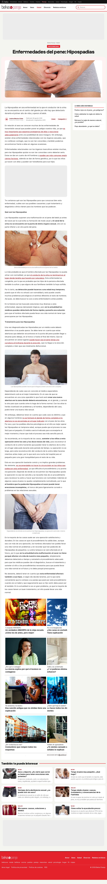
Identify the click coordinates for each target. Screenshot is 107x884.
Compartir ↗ (62, 119)
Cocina (32, 2)
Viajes (80, 2)
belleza (17, 862)
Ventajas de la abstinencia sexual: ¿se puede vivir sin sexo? (34, 791)
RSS (45, 867)
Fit (75, 2)
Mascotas (51, 2)
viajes (73, 862)
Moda (20, 2)
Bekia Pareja (51, 43)
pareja (36, 862)
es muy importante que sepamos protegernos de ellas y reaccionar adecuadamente (35, 131)
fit (68, 862)
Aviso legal (6, 867)
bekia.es (5, 862)
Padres (38, 2)
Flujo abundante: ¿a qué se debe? (87, 126)
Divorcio (47, 7)
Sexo (32, 7)
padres (29, 862)
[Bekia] (5, 2)
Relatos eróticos (59, 7)
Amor (25, 7)
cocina (23, 862)
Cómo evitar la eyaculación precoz (85, 808)
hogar (64, 862)
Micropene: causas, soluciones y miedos (32, 809)
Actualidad (13, 2)
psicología (57, 862)
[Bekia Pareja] (11, 7)
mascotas (43, 862)
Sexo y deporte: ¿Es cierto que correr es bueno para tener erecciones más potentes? (34, 774)
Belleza (26, 2)
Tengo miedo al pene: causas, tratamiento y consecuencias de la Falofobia (85, 792)
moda (11, 862)
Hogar (71, 2)
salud (50, 862)
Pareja (44, 2)
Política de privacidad (19, 867)
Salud (57, 2)
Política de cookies (36, 867)
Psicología (64, 2)
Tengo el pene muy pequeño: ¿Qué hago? (85, 773)
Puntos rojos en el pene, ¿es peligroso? (89, 110)
